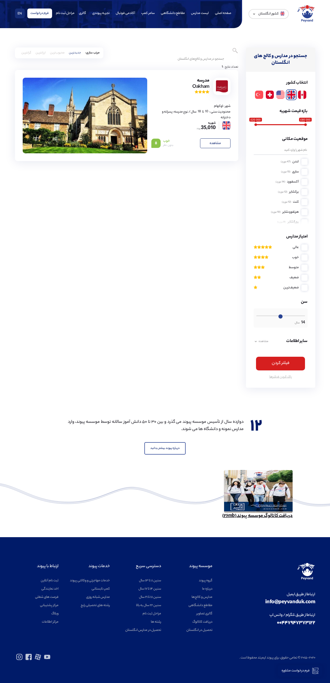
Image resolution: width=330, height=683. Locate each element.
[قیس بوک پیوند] (29, 659)
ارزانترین (41, 52)
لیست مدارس (200, 13)
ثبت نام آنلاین (50, 580)
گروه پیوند (205, 580)
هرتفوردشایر (285, 212)
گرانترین (26, 52)
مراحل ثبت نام (65, 13)
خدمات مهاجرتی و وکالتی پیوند (90, 580)
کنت (290, 202)
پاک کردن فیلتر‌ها (280, 377)
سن (304, 302)
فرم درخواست (39, 13)
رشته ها (156, 622)
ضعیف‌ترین (291, 287)
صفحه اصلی (223, 13)
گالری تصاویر (204, 613)
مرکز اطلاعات (50, 622)
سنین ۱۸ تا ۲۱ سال (150, 597)
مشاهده (215, 143)
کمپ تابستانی (101, 589)
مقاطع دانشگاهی (173, 13)
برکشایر (288, 192)
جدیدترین (75, 52)
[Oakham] (85, 115)
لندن (290, 161)
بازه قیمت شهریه (293, 111)
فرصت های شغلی (47, 597)
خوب (295, 257)
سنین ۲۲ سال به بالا (148, 605)
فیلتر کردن (281, 363)
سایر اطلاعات (283, 341)
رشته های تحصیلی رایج (95, 605)
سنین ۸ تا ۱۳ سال (150, 580)
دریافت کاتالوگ (202, 622)
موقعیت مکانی (295, 139)
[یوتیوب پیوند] (47, 659)
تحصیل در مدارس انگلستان (143, 630)
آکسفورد (287, 182)
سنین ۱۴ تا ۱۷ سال (149, 589)
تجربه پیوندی (101, 13)
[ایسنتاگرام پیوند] (19, 659)
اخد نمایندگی (50, 589)
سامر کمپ (148, 13)
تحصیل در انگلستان (199, 630)
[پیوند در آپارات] (38, 659)
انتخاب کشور (297, 83)
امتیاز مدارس (297, 236)
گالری (82, 13)
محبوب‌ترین (57, 52)
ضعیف (294, 277)
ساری (290, 171)
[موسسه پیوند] (306, 21)
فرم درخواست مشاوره (296, 670)
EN (20, 14)
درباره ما (207, 589)
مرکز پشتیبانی (49, 605)
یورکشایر (288, 222)
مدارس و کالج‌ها (202, 597)
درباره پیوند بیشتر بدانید (165, 448)
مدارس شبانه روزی (98, 597)
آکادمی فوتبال (125, 13)
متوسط (294, 267)
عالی (296, 247)
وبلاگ (55, 613)
